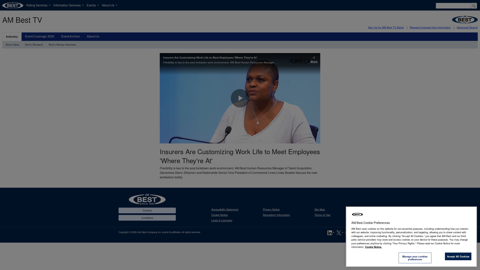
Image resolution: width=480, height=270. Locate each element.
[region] (411, 236)
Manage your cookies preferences (415, 258)
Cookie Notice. (373, 247)
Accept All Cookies (458, 256)
